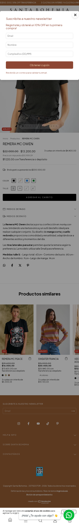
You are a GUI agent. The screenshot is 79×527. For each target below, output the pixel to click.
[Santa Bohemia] (10, 519)
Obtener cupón (39, 65)
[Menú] (25, 520)
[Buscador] (40, 520)
